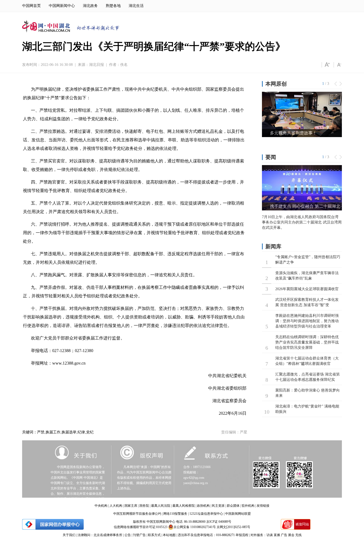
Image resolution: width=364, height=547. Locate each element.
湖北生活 (136, 6)
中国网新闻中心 (62, 6)
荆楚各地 (113, 6)
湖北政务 (90, 6)
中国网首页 (31, 6)
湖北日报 (96, 65)
